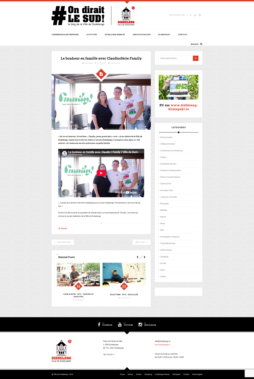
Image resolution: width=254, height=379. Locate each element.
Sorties (163, 263)
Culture (163, 157)
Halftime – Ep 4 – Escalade (124, 294)
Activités (91, 34)
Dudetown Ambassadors (170, 170)
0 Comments (115, 63)
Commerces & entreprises (65, 34)
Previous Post (64, 242)
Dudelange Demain (115, 34)
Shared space (166, 250)
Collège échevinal (167, 144)
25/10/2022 (101, 63)
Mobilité (163, 210)
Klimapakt (164, 34)
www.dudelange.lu (162, 345)
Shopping (164, 257)
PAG (162, 230)
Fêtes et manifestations (170, 177)
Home (122, 374)
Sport (162, 270)
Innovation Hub (141, 34)
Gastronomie (165, 184)
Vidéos (163, 276)
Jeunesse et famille (168, 197)
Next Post (140, 242)
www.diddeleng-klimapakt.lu (183, 107)
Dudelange (89, 63)
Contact (182, 34)
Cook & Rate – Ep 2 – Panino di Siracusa (78, 295)
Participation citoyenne (170, 237)
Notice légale (197, 374)
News (162, 223)
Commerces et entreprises (171, 151)
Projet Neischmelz (168, 243)
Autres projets (166, 137)
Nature (163, 217)
